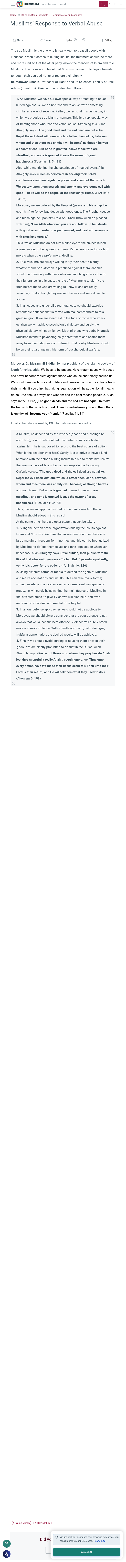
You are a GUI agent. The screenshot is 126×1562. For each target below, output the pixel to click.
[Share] (7, 1543)
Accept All (86, 1552)
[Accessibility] (115, 4)
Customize (99, 1541)
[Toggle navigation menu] (13, 4)
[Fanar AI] (6, 1554)
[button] (75, 40)
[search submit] (103, 4)
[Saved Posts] (121, 4)
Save (20, 40)
